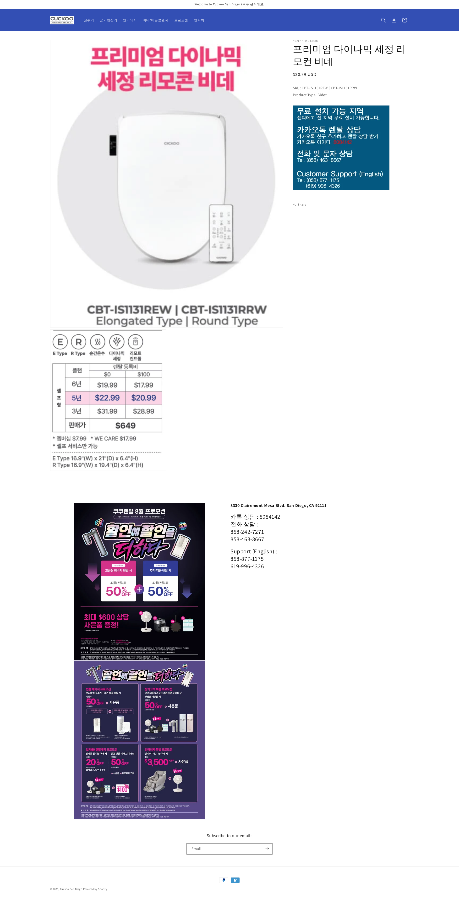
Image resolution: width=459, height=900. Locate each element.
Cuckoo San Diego (71, 889)
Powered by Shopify (95, 889)
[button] (383, 20)
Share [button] (302, 205)
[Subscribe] (267, 848)
